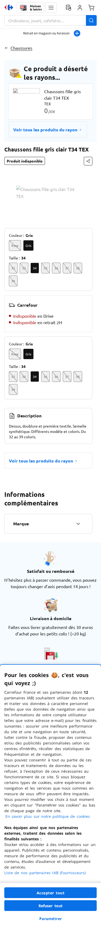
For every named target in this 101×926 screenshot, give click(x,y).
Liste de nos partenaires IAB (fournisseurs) (45, 872)
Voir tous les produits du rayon (45, 129)
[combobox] (50, 20)
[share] (88, 161)
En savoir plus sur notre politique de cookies (47, 816)
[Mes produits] (68, 7)
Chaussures (21, 47)
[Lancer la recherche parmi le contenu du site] (91, 20)
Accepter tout (51, 892)
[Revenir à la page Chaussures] (6, 48)
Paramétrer (50, 918)
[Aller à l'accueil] (8, 7)
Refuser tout (51, 905)
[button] (51, 7)
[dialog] (50, 795)
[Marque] (78, 523)
